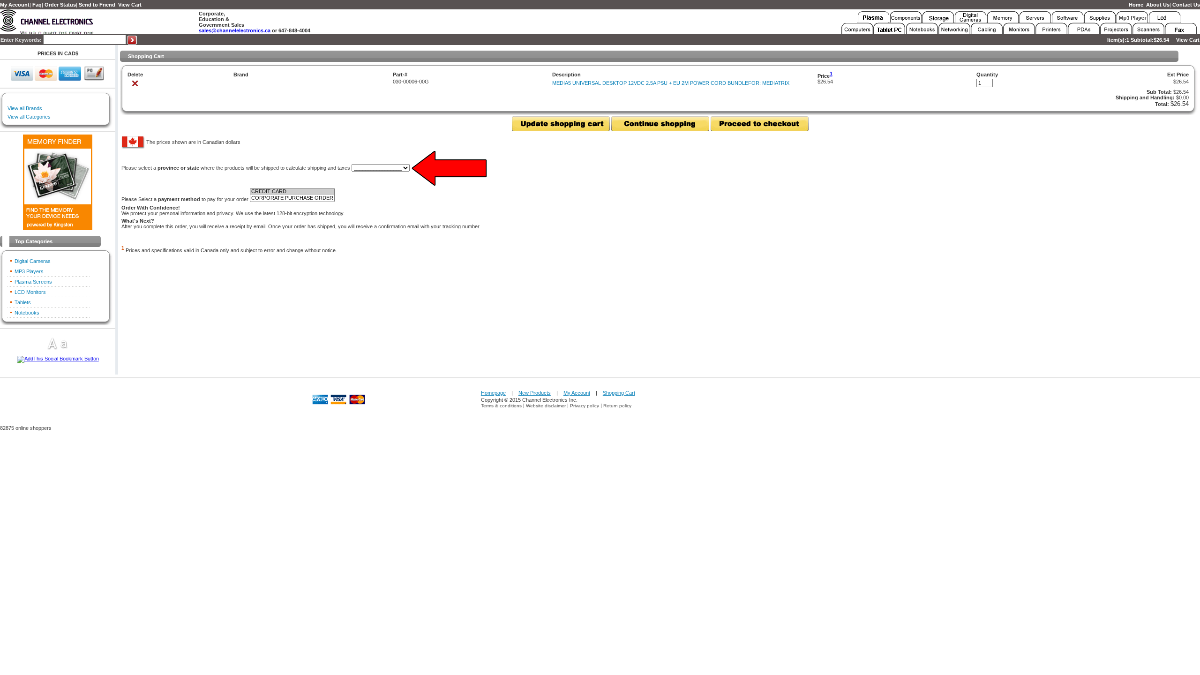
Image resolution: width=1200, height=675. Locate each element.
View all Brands (25, 108)
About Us (1158, 5)
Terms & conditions (501, 405)
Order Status (60, 5)
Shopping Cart (619, 393)
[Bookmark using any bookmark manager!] (58, 358)
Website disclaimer (546, 405)
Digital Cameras (33, 261)
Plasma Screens (33, 282)
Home (1136, 5)
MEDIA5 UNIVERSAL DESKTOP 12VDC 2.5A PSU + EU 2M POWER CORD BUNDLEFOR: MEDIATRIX (670, 83)
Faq (37, 5)
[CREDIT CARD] (292, 191)
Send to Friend (97, 5)
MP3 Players (29, 271)
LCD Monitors (30, 292)
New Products (534, 393)
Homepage (493, 393)
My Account (15, 5)
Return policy (617, 405)
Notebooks (27, 312)
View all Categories (29, 117)
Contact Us (1186, 5)
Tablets (23, 302)
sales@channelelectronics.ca (234, 30)
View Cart (130, 5)
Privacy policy (584, 405)
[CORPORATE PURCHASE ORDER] (292, 198)
